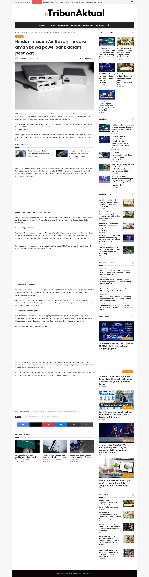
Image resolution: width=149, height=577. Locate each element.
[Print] (86, 424)
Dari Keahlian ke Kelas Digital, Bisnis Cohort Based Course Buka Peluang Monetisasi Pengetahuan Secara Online (116, 380)
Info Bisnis (51, 25)
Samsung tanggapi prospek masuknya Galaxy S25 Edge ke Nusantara (81, 457)
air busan (24, 416)
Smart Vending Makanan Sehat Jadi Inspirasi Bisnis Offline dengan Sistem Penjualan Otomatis (108, 553)
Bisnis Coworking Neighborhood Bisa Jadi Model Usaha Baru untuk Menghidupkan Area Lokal (124, 79)
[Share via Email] (73, 424)
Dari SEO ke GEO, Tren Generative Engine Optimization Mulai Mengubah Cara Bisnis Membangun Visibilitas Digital (120, 142)
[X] (35, 424)
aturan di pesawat (33, 416)
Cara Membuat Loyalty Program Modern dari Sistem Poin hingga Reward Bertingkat (106, 106)
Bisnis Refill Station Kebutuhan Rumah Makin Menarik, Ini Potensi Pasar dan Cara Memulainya (110, 515)
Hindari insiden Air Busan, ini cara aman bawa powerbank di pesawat (55, 411)
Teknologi (25, 32)
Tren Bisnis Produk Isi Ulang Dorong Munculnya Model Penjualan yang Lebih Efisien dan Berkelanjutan (109, 215)
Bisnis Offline (88, 25)
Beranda (42, 25)
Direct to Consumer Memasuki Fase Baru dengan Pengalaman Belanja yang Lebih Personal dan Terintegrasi (122, 181)
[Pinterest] (48, 424)
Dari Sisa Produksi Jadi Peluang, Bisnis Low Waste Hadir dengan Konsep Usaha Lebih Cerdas (72, 2)
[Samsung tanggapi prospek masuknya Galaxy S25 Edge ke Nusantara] (82, 446)
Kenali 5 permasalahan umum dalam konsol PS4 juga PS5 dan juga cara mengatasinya (54, 457)
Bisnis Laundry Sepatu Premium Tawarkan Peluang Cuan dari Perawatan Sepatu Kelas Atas (110, 527)
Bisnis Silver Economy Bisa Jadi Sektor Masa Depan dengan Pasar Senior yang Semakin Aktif (108, 227)
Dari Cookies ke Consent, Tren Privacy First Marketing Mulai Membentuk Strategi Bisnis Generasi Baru (107, 52)
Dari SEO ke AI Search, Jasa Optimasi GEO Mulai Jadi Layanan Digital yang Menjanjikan (107, 78)
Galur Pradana (23, 58)
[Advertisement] (54, 194)
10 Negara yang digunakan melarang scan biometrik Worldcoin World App (79, 153)
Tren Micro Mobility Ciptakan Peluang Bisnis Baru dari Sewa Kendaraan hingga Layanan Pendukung (110, 250)
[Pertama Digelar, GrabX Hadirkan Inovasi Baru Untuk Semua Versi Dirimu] (27, 446)
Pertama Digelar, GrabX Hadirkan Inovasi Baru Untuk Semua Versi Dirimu (25, 457)
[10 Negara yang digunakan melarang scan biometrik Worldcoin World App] (62, 153)
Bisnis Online (75, 25)
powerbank (55, 416)
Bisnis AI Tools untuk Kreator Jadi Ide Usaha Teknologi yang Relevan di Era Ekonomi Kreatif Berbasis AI (109, 239)
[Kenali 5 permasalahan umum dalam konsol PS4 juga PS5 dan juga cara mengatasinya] (55, 446)
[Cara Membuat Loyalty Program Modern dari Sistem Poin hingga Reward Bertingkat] (107, 95)
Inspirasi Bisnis (63, 25)
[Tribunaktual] (74, 13)
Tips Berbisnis (100, 25)
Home (18, 32)
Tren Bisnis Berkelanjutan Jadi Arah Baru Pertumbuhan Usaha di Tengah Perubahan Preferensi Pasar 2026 (122, 168)
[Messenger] (61, 424)
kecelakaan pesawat (45, 416)
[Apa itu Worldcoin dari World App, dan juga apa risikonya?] (20, 153)
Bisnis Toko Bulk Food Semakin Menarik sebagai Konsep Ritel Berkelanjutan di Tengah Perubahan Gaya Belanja (110, 540)
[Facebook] (23, 424)
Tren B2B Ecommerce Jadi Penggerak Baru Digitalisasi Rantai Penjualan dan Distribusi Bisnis (121, 156)
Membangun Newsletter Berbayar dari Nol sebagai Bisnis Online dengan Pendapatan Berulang (114, 483)
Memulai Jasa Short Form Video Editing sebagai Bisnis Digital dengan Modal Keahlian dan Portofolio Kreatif (114, 449)
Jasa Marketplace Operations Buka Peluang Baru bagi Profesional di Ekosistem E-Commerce (115, 414)
